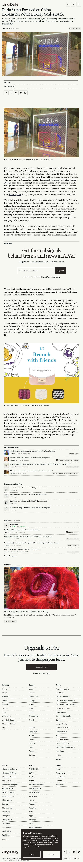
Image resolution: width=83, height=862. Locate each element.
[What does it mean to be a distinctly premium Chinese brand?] (6, 472)
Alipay (31, 800)
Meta (31, 708)
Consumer (33, 732)
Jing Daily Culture (8, 720)
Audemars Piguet (35, 827)
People (31, 751)
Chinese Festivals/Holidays (66, 704)
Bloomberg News (15, 453)
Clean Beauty (61, 712)
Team (4, 712)
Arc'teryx (32, 820)
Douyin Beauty (61, 724)
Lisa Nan (6, 539)
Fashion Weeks (61, 732)
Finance (78, 28)
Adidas (31, 777)
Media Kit (5, 704)
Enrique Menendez (15, 467)
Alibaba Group (34, 792)
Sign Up (60, 270)
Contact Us (76, 858)
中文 (3, 728)
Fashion (71, 28)
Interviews (60, 751)
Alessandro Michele (9, 769)
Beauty (31, 689)
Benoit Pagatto (7, 788)
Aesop (31, 781)
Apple (31, 816)
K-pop (58, 755)
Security (5, 708)
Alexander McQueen (9, 773)
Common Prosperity (63, 716)
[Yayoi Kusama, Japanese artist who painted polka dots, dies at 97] (6, 452)
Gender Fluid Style (63, 743)
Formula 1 (59, 735)
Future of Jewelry (62, 739)
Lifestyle (69, 539)
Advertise (5, 697)
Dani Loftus (6, 831)
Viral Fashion (74, 460)
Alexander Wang (35, 788)
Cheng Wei (6, 816)
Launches (75, 467)
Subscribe (60, 785)
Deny (32, 854)
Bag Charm (60, 693)
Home (4, 689)
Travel (31, 720)
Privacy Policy (45, 277)
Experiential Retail (62, 728)
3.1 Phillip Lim (34, 769)
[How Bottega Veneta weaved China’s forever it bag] (41, 588)
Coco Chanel (6, 827)
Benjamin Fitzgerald (10, 552)
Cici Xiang (6, 823)
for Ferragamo (15, 194)
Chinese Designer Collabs (65, 701)
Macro (31, 704)
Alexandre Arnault (9, 777)
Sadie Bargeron (14, 460)
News (76, 453)
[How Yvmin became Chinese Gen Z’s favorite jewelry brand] (6, 459)
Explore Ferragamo (10, 556)
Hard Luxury (33, 697)
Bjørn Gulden (7, 800)
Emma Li (7, 545)
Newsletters (60, 773)
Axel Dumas (6, 781)
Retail (31, 712)
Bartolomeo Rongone (10, 785)
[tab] (17, 521)
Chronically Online (62, 708)
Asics (31, 823)
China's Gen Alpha (62, 697)
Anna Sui (32, 808)
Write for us (6, 716)
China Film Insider (8, 724)
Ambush (32, 804)
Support (59, 781)
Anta (31, 812)
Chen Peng (6, 812)
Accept (51, 854)
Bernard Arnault (8, 792)
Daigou (58, 720)
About (4, 693)
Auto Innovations (62, 689)
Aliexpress (33, 796)
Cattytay (5, 804)
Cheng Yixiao (7, 820)
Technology (33, 716)
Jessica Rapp (6, 28)
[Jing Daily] (10, 4)
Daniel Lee (6, 835)
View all (58, 759)
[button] (68, 4)
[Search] (73, 4)
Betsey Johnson (8, 796)
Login (48, 673)
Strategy (67, 460)
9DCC (31, 773)
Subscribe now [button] (41, 667)
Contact (5, 701)
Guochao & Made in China (71, 473)
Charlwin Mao (7, 808)
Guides (76, 532)
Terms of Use (56, 277)
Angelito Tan (13, 473)
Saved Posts (60, 777)
